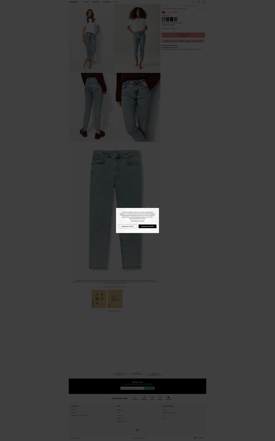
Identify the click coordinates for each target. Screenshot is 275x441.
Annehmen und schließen (147, 226)
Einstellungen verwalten (127, 226)
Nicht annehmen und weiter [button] (137, 221)
